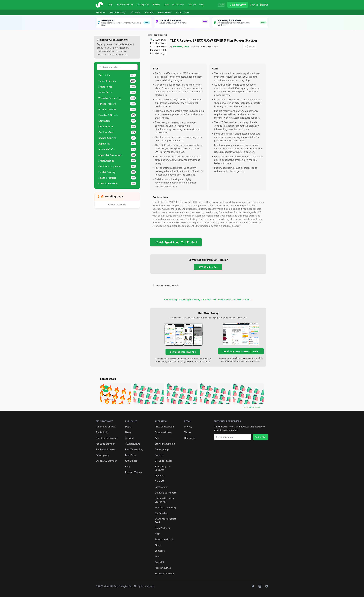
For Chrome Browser (107, 438)
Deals (166, 4)
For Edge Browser (105, 443)
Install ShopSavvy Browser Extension (241, 351)
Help (157, 533)
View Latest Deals (253, 407)
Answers (149, 12)
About (158, 545)
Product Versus (133, 472)
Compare (160, 550)
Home (149, 34)
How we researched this (167, 285)
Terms (187, 432)
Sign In (254, 4)
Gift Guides (135, 12)
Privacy (188, 426)
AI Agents (160, 475)
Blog (201, 4)
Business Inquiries (164, 573)
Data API (192, 4)
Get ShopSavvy (238, 4)
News (128, 432)
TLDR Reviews (164, 12)
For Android (102, 432)
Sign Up (264, 4)
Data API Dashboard (166, 492)
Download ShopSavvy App (183, 351)
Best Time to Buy (117, 12)
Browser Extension (125, 4)
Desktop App (143, 4)
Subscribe (260, 437)
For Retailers (161, 513)
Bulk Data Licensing (165, 507)
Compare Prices (163, 432)
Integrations (161, 487)
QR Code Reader (163, 460)
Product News (182, 12)
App (110, 4)
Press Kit (159, 562)
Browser (156, 4)
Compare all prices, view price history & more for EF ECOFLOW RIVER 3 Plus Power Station (208, 299)
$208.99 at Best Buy (208, 267)
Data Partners (162, 528)
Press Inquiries (163, 567)
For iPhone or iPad (105, 426)
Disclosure (190, 438)
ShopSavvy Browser (106, 460)
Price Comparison (164, 426)
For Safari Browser (106, 449)
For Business (178, 4)
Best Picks (100, 12)
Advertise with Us (164, 539)
